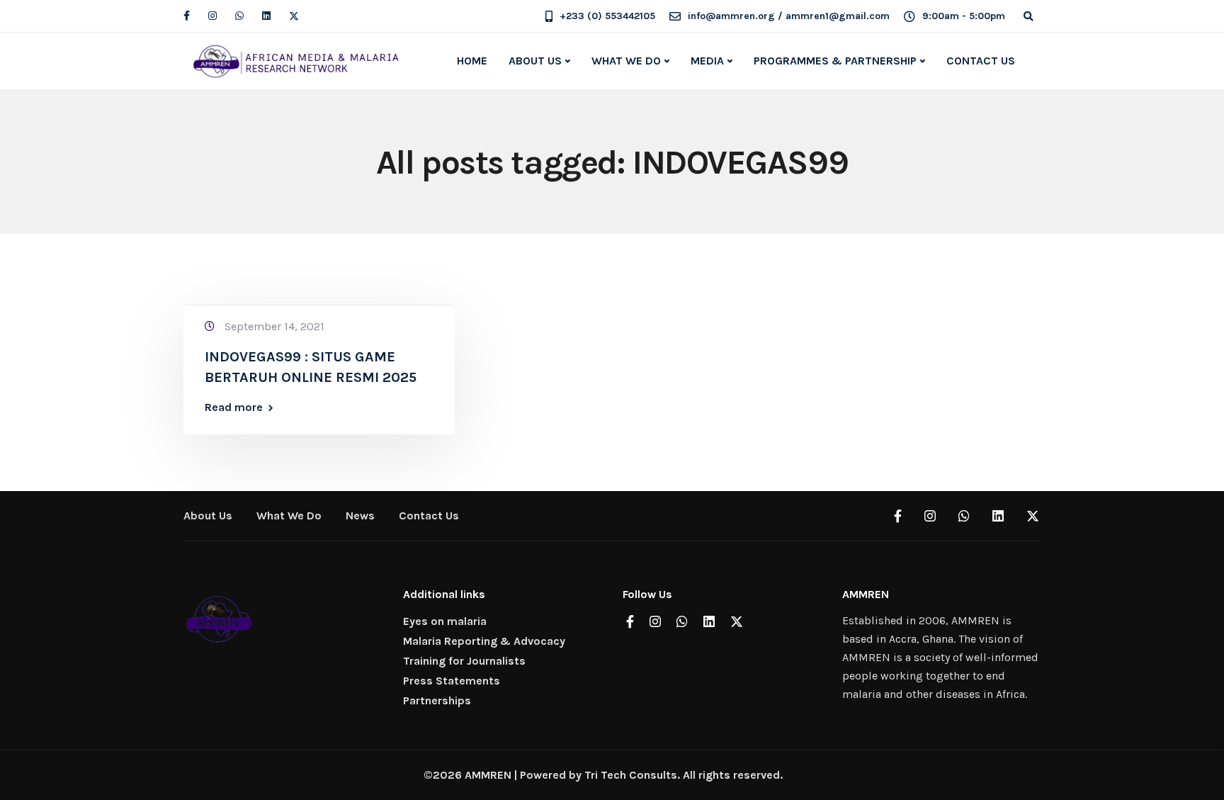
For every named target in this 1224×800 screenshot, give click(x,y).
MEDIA (707, 60)
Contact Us (429, 515)
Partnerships (437, 700)
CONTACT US (980, 60)
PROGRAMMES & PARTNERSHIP (835, 60)
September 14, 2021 (274, 326)
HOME (472, 60)
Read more (234, 407)
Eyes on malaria (445, 621)
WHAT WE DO (626, 60)
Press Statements (451, 680)
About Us (207, 515)
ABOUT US (535, 60)
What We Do (289, 515)
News (360, 515)
